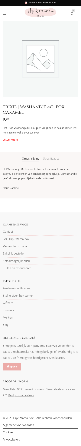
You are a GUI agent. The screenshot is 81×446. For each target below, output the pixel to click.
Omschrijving (30, 158)
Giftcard (8, 303)
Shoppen (12, 366)
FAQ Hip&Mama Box (16, 239)
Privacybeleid (11, 439)
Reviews (8, 310)
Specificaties (51, 158)
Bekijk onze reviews (21, 395)
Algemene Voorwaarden (18, 425)
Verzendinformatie (15, 246)
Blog (5, 324)
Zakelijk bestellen (14, 253)
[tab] (30, 159)
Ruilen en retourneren (17, 268)
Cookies (8, 432)
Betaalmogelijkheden (16, 261)
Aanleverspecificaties (16, 288)
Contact (8, 231)
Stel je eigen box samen (18, 295)
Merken (8, 317)
